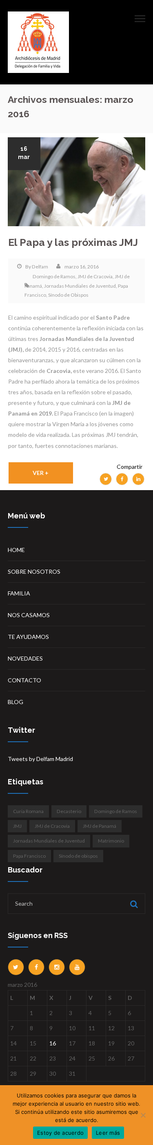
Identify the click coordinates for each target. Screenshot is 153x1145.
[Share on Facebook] (122, 479)
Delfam (40, 267)
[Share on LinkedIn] (138, 479)
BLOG (15, 701)
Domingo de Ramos (54, 276)
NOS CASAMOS (29, 614)
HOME (16, 549)
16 (52, 1043)
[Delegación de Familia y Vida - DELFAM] (38, 41)
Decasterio (69, 811)
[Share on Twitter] (106, 479)
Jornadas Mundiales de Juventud (80, 286)
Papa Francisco (29, 856)
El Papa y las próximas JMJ (73, 242)
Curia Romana (28, 811)
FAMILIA (19, 593)
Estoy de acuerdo (60, 1132)
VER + (41, 472)
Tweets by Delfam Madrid (40, 758)
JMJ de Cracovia (95, 276)
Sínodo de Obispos (68, 295)
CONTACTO (24, 680)
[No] (143, 1115)
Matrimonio (111, 841)
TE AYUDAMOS (28, 636)
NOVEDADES (25, 658)
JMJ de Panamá (99, 826)
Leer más (108, 1132)
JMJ (17, 826)
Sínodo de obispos (78, 856)
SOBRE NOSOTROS (34, 571)
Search (133, 904)
